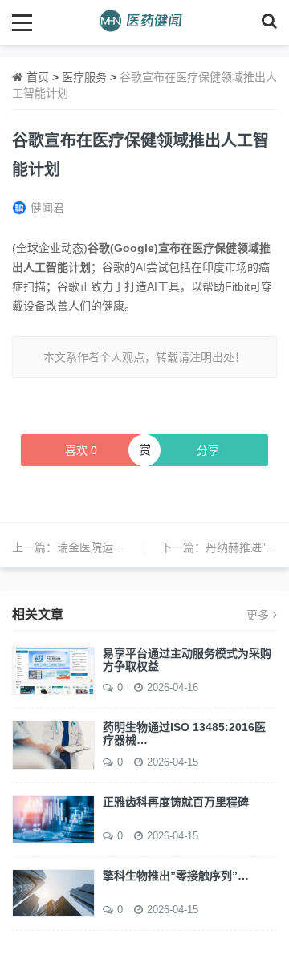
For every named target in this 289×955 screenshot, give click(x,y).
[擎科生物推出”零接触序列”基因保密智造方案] (53, 892)
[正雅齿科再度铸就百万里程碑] (53, 817)
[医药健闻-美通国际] (144, 22)
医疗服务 (84, 77)
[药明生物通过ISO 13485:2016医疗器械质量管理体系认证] (53, 744)
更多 (257, 614)
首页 (37, 77)
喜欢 (81, 450)
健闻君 (47, 207)
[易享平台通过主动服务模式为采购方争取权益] (53, 670)
